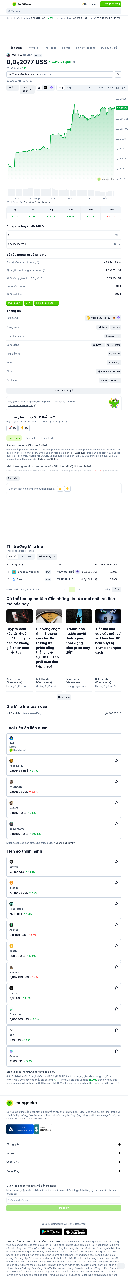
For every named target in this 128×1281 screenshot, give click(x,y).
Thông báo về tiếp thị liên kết (20, 551)
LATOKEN (52, 459)
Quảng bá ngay (64, 842)
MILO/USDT (63, 579)
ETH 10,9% (114, 18)
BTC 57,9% (102, 18)
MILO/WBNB (64, 571)
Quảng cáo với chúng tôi (20, 405)
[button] (102, 327)
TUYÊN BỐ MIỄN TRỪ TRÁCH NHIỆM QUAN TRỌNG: (34, 1241)
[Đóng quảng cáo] (116, 738)
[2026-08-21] (117, 87)
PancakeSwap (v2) (75, 452)
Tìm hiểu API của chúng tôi (37, 202)
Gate (41, 459)
